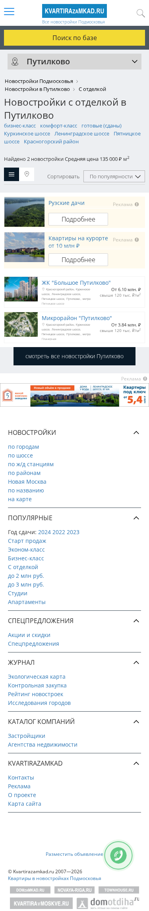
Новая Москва (27, 481)
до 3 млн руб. (26, 584)
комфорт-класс (58, 125)
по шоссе (20, 455)
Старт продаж (27, 540)
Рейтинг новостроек (35, 694)
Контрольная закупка (37, 685)
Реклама (19, 786)
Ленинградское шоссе (81, 133)
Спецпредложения (33, 643)
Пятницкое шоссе (53, 299)
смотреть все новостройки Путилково (74, 356)
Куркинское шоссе (27, 133)
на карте (20, 499)
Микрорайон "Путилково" (77, 318)
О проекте (22, 795)
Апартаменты (27, 602)
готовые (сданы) (101, 125)
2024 (44, 532)
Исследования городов (39, 702)
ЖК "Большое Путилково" (76, 282)
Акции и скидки (29, 635)
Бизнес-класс (26, 558)
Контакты (21, 777)
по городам (23, 446)
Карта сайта (24, 803)
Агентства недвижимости (42, 744)
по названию (26, 490)
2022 (58, 532)
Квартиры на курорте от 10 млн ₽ (78, 241)
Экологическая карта (37, 676)
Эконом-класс (26, 549)
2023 (73, 532)
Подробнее (78, 219)
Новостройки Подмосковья (39, 81)
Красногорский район (51, 141)
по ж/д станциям (31, 464)
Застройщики (26, 735)
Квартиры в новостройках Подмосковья (54, 878)
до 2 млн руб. (26, 575)
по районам (24, 473)
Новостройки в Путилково (37, 89)
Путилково (73, 299)
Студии (17, 593)
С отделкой (23, 567)
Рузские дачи (66, 203)
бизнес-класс (20, 125)
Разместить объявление (74, 854)
